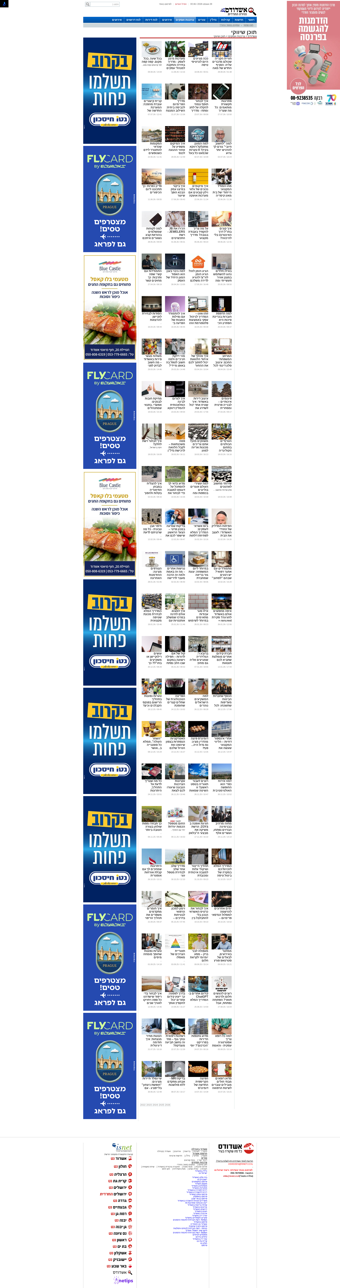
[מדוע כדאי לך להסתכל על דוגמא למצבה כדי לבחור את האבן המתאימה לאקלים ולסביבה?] (175, 481)
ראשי (251, 19)
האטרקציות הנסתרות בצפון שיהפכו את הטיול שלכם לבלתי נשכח (175, 745)
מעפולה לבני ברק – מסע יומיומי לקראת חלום (199, 955)
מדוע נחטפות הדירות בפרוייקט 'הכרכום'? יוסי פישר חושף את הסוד (198, 1043)
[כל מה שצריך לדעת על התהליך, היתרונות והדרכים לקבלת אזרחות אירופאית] (152, 779)
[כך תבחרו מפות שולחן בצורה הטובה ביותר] (152, 821)
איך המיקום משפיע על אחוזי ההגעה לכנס (177, 148)
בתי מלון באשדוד (199, 1177)
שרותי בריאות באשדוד (197, 1205)
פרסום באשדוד (200, 1222)
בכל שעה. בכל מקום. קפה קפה (152, 60)
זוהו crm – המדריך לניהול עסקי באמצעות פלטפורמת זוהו (198, 318)
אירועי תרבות (201, 1166)
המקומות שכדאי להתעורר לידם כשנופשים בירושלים (152, 150)
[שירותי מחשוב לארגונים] (222, 481)
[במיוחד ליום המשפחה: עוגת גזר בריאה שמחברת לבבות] (198, 566)
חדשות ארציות (175, 1155)
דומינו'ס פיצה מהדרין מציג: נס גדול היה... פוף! (199, 743)
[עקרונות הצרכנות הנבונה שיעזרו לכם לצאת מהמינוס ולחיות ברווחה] (175, 779)
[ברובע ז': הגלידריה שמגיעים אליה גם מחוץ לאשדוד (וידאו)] (198, 651)
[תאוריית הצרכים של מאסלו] (175, 948)
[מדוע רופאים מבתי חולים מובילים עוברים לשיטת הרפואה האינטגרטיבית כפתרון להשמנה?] (222, 1076)
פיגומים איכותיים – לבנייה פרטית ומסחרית (223, 403)
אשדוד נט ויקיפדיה (198, 1224)
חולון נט (203, 1243)
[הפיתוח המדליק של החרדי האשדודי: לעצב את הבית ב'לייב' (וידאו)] (222, 524)
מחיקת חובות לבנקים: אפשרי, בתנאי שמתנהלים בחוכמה (153, 405)
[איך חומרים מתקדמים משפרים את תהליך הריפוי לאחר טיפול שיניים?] (152, 906)
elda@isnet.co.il (231, 1176)
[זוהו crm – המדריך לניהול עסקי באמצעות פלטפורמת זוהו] (198, 311)
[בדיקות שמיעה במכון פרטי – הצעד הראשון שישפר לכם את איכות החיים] (175, 524)
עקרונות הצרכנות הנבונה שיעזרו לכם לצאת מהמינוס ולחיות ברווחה (175, 788)
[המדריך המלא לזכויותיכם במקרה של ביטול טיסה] (222, 864)
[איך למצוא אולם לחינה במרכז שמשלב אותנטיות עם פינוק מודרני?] (175, 609)
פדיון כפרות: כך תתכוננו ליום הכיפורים (152, 189)
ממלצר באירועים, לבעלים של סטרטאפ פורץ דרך (223, 957)
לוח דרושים (133, 19)
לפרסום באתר (165, 4)
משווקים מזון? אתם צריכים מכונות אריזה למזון (199, 445)
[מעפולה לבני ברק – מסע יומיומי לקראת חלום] (198, 948)
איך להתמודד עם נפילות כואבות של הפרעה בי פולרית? (176, 320)
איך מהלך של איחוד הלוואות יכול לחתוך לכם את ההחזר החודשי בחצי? (198, 362)
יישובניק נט (202, 1179)
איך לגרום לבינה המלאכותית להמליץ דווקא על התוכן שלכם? (176, 406)
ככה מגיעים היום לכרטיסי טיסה (199, 61)
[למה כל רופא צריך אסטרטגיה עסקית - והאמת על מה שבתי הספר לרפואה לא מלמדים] (222, 1033)
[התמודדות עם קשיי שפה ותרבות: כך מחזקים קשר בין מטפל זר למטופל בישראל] (152, 269)
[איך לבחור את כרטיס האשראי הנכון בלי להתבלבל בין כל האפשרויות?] (198, 906)
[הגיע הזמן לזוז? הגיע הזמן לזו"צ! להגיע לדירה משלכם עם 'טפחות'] (198, 269)
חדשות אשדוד (199, 1153)
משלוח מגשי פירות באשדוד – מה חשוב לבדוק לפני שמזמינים (153, 362)
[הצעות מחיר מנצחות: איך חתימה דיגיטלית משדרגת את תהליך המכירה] (152, 1033)
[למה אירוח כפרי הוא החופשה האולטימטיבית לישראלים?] (222, 779)
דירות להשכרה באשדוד (196, 1192)
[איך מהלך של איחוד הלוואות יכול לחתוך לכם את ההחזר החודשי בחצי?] (198, 354)
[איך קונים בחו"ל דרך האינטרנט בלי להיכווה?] (222, 226)
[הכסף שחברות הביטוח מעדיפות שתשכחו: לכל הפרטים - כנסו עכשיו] (222, 694)
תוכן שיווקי (248, 25)
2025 (161, 1105)
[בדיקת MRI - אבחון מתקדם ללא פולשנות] (175, 1076)
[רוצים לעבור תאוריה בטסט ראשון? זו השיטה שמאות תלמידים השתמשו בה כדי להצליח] (198, 779)
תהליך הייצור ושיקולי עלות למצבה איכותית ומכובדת (198, 870)
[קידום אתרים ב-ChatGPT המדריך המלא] (198, 991)
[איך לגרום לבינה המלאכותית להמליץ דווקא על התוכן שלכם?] (175, 396)
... (207, 68)
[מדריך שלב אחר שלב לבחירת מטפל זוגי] (175, 864)
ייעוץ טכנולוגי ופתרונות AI (196, 1203)
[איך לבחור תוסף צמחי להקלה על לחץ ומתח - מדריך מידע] (198, 99)
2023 (149, 1105)
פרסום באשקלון (200, 1196)
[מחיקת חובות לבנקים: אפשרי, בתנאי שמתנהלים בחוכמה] (152, 396)
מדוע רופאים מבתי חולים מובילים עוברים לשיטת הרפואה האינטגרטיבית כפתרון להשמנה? (222, 1088)
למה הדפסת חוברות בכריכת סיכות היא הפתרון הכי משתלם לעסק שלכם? (222, 321)
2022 (142, 1105)
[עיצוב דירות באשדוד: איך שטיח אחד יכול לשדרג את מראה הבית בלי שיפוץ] (198, 396)
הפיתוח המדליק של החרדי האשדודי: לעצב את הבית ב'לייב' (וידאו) (222, 532)
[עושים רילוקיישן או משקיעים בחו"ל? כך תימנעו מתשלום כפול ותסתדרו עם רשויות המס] (152, 651)
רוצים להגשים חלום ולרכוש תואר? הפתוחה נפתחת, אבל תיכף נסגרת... (222, 1000)
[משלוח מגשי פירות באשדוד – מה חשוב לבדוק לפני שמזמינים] (152, 354)
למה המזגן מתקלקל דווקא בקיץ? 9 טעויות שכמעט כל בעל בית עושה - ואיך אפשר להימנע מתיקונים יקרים (198, 153)
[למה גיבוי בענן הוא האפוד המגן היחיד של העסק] (175, 269)
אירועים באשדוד (200, 1207)
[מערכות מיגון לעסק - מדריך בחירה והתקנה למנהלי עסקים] (175, 56)
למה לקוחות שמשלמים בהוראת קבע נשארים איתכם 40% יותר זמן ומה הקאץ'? (152, 236)
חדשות (239, 19)
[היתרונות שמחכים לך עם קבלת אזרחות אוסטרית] (152, 864)
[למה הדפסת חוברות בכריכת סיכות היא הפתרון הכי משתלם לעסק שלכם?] (222, 311)
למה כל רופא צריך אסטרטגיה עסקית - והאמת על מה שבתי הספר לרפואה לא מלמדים (222, 1045)
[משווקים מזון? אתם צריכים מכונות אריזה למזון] (198, 439)
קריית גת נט (202, 1241)
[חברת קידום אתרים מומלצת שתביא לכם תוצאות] (222, 651)
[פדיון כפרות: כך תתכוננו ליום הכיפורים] (152, 184)
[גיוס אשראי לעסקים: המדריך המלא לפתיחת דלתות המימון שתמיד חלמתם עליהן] (198, 524)
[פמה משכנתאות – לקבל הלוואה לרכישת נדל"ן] (175, 439)
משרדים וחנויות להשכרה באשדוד (192, 1200)
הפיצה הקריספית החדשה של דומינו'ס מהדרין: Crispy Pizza (198, 1086)
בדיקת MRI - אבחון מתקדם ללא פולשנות (176, 1081)
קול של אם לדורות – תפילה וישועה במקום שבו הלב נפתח (175, 658)
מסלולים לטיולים (200, 1234)
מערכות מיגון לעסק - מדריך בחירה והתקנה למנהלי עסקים (175, 63)
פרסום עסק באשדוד (198, 1194)
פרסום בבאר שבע (199, 1198)
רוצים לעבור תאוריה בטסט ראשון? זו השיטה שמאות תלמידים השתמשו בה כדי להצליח (198, 790)
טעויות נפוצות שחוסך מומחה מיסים (152, 954)
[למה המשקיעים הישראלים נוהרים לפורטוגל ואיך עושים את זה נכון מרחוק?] (198, 694)
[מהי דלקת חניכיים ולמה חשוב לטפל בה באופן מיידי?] (175, 354)
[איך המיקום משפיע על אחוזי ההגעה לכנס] (175, 141)
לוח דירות (151, 19)
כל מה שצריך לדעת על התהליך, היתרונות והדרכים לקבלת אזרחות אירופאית (152, 790)
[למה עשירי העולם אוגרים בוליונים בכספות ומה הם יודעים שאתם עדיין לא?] (198, 481)
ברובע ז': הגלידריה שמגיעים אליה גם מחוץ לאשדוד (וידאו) (199, 660)
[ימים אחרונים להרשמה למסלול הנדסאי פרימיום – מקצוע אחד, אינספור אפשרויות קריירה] (222, 906)
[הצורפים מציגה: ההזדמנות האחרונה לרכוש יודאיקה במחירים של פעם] (152, 566)
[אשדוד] (238, 16)
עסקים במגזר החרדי (230, 25)
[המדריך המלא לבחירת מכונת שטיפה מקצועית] (152, 609)
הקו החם (166, 1169)
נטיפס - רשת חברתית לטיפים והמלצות (190, 1228)
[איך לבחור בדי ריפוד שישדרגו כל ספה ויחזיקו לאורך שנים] (152, 991)
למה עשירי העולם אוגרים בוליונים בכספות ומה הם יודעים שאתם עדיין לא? (199, 493)
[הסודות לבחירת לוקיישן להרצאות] (152, 311)
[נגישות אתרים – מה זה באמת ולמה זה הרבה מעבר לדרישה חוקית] (175, 566)
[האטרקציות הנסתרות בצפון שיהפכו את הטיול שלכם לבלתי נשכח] (175, 736)
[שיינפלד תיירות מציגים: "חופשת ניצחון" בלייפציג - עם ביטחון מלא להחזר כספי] (152, 1076)
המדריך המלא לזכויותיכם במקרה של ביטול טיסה (223, 870)
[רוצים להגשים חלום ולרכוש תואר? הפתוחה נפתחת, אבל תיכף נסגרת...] (222, 991)
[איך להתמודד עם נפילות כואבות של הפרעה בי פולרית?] (175, 311)
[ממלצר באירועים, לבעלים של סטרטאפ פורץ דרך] (222, 948)
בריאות (187, 1151)
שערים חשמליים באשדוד (196, 1217)
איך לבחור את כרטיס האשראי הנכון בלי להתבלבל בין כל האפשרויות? (198, 915)
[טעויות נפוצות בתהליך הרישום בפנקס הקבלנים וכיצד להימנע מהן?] (152, 694)
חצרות (196, 1151)
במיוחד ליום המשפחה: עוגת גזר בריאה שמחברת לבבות (198, 575)
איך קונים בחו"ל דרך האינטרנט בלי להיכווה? (223, 233)
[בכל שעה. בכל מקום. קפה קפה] (152, 56)
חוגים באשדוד (201, 1211)
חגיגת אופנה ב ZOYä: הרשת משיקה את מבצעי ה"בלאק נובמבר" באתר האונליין (198, 831)
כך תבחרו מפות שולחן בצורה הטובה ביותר (152, 826)
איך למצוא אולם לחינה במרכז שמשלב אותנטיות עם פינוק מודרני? (175, 617)
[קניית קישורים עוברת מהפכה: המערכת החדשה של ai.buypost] (152, 99)
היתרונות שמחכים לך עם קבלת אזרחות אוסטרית (152, 870)
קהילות (225, 19)
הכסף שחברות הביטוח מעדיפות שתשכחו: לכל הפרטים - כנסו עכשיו (222, 703)
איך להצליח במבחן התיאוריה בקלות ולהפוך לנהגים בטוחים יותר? (152, 491)
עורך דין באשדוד (200, 1239)
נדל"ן (213, 19)
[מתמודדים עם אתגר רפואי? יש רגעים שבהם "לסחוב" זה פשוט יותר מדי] (222, 566)
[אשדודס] (233, 1153)
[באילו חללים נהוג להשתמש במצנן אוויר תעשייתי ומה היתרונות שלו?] (222, 269)
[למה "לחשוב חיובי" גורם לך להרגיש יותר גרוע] (222, 141)
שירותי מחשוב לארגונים (222, 485)
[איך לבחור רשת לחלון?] (152, 439)
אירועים (167, 19)
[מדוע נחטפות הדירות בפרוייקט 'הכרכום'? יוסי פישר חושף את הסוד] (198, 1033)
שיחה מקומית (148, 1166)
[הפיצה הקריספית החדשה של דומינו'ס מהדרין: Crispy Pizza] (198, 1076)
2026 (167, 1105)
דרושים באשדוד (200, 1209)
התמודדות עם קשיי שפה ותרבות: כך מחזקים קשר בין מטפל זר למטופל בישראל (153, 280)
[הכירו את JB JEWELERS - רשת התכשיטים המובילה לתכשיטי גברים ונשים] (175, 226)
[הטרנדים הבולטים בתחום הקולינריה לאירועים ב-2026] (222, 439)
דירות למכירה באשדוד (197, 1190)
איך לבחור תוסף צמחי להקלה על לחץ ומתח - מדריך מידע (198, 107)
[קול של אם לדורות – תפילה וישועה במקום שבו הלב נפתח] (175, 651)
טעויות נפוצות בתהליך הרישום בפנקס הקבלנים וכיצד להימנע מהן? (152, 702)
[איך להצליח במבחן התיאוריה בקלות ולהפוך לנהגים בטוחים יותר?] (152, 481)
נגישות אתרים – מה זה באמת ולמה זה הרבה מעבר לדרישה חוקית (175, 575)
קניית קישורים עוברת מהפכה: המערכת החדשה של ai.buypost (152, 107)
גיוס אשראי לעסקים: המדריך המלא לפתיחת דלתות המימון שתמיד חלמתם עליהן (198, 533)
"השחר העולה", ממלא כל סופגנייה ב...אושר (152, 743)
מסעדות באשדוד (199, 1188)
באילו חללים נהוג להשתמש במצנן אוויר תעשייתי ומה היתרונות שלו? (222, 277)
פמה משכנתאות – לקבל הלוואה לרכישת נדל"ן (176, 445)
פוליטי (196, 1155)
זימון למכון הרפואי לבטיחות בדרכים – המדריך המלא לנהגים (176, 916)
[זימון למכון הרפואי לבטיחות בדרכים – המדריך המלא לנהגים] (175, 906)
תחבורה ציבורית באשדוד (169, 1166)
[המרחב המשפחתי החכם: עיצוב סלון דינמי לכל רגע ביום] (222, 354)
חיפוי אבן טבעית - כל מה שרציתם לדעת (152, 529)
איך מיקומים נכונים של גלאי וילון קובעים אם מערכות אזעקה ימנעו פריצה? (198, 192)
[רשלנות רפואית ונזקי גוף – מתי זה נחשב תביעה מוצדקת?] (175, 1033)
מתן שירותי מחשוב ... (222, 490)
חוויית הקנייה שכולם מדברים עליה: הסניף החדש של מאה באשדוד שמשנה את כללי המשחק (222, 68)
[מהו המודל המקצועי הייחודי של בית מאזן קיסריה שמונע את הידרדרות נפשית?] (222, 184)
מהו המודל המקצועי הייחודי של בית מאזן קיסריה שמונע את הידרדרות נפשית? (222, 196)
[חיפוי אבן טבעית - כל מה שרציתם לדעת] (152, 524)
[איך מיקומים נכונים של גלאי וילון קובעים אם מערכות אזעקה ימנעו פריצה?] (198, 184)
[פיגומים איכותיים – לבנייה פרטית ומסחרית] (222, 396)
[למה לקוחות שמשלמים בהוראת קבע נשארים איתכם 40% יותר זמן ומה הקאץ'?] (152, 226)
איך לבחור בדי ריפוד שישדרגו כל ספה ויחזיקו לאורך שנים (152, 998)
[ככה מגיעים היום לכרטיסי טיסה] (198, 56)
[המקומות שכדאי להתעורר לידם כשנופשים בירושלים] (152, 141)
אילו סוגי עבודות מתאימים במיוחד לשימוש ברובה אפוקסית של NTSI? (198, 618)
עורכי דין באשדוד (199, 1215)
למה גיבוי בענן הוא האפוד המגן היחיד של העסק (175, 275)
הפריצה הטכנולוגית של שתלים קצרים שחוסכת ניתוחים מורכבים (175, 703)
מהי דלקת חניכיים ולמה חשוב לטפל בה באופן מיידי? (175, 360)
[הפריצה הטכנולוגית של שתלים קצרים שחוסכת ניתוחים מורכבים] (175, 694)
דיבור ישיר (202, 1160)
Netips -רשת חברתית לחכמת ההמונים (190, 1220)
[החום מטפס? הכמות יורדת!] (175, 821)
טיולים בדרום (201, 1237)
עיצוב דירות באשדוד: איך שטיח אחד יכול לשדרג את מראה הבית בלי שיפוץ (198, 406)
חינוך (205, 1151)
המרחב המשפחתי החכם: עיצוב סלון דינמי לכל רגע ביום (222, 362)
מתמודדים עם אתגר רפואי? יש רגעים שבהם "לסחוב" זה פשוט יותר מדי (222, 576)
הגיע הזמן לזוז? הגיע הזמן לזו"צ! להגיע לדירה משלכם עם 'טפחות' (198, 277)
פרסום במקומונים (199, 1181)
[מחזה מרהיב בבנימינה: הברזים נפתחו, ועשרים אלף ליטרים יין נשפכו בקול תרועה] (222, 821)
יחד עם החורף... (178, 830)
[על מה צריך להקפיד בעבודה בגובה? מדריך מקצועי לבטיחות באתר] (198, 226)
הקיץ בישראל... (155, 447)
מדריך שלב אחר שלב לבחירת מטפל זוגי (176, 870)
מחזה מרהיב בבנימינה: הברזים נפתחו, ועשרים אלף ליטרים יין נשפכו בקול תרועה (222, 833)
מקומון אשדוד (201, 1183)
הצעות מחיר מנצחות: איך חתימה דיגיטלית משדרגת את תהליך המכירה (152, 1043)
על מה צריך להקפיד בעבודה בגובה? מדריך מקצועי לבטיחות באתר (198, 235)
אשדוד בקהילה (199, 1149)
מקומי (204, 1155)
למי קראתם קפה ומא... (152, 65)
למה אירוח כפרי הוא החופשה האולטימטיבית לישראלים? (222, 787)
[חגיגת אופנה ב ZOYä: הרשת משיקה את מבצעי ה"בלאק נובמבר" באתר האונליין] (198, 821)
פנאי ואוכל (187, 1166)
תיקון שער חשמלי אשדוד (196, 1230)
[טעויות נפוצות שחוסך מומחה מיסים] (152, 948)
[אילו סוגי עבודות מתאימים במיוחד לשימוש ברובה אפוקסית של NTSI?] (198, 609)
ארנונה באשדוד (200, 1213)
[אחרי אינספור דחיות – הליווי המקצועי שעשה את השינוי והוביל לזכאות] (222, 736)
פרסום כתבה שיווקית (197, 1226)
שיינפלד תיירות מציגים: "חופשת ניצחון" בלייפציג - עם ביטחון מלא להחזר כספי (152, 1086)
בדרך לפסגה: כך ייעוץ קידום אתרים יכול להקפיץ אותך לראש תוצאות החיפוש (176, 1001)
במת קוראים (189, 1160)
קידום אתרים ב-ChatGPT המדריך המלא (198, 996)
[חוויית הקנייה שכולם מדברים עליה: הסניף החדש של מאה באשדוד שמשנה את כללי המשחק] (222, 56)
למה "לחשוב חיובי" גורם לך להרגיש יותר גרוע (222, 148)
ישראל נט (203, 1173)
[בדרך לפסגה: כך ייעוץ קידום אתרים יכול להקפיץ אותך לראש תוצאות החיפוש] (175, 991)
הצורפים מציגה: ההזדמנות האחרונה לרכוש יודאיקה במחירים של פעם (152, 578)
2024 (155, 1105)
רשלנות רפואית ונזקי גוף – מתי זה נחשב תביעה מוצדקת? (175, 1040)
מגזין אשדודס (179, 1169)
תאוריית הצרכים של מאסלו (178, 954)
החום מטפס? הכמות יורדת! (176, 825)
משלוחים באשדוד (199, 1186)
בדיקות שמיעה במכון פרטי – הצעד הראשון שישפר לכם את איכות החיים (175, 532)
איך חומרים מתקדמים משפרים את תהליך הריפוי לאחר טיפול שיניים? (153, 916)
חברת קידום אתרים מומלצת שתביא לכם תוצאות (222, 658)
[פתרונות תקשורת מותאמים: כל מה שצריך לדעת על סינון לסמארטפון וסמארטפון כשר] (222, 99)
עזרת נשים (193, 1169)
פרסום (204, 1245)
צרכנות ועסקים (185, 19)
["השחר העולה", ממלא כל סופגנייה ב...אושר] (152, 736)
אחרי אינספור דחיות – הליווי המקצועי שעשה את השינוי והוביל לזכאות (223, 746)
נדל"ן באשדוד (201, 1171)
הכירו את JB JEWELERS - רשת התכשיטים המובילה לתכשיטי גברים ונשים (175, 238)
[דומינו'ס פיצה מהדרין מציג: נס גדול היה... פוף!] (198, 736)
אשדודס (252, 36)
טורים (201, 19)
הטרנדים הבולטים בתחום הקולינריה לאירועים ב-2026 (225, 448)
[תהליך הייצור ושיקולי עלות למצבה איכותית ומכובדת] (198, 864)
